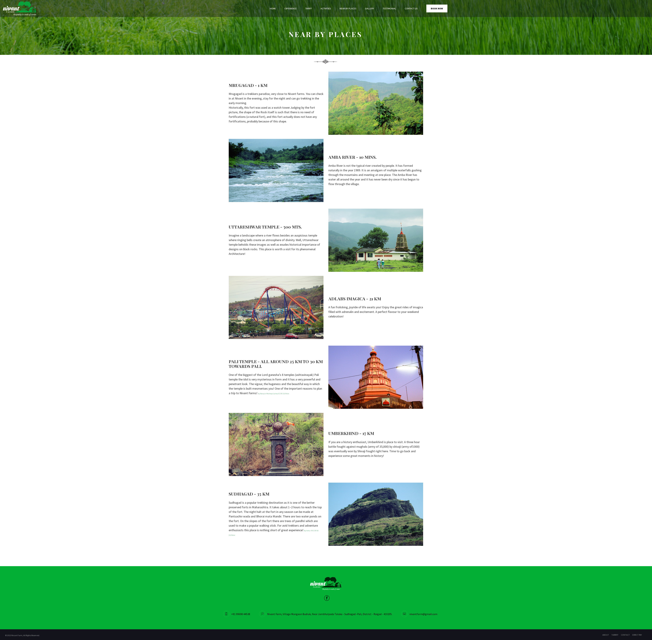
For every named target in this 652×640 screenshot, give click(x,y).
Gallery (369, 8)
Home (273, 8)
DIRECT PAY (637, 635)
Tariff (308, 8)
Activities (326, 8)
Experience (291, 8)
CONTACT (625, 635)
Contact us (411, 8)
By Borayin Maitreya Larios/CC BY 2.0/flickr (273, 393)
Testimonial (389, 8)
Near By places (348, 8)
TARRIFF (614, 635)
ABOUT (605, 635)
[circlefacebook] (327, 598)
